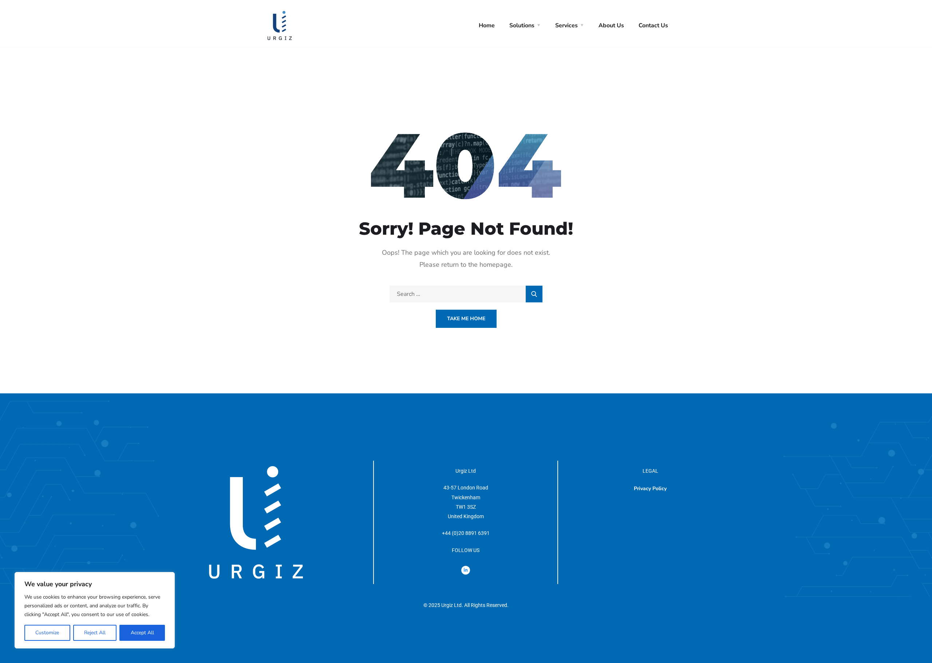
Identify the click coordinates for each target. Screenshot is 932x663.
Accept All (142, 632)
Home (487, 25)
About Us (611, 25)
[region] (95, 610)
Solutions (521, 25)
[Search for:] (466, 294)
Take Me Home (466, 318)
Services (566, 25)
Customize (47, 632)
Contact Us (653, 25)
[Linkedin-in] (465, 570)
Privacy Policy (650, 488)
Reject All (95, 632)
